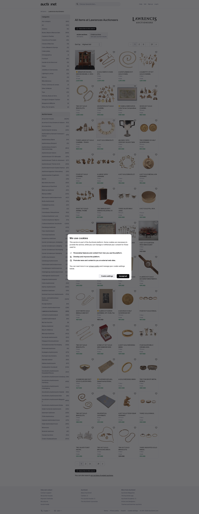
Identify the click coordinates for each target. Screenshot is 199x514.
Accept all (123, 276)
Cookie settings (107, 276)
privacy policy (94, 266)
